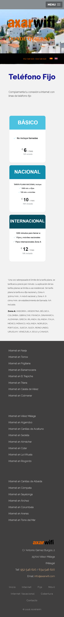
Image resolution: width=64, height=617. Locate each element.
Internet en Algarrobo (20, 422)
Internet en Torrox (18, 356)
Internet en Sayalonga (21, 494)
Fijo (40, 587)
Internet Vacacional (23, 594)
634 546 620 (41, 59)
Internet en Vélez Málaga (22, 416)
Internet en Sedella (19, 435)
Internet (27, 587)
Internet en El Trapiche (21, 376)
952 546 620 (29, 59)
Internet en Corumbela (21, 507)
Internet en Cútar (18, 448)
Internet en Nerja (18, 350)
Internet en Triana (18, 382)
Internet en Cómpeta (20, 487)
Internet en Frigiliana (19, 363)
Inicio (12, 587)
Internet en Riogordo (20, 461)
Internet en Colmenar (20, 395)
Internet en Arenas (19, 513)
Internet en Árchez (19, 500)
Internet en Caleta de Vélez (23, 389)
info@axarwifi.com (44, 576)
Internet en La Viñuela (20, 454)
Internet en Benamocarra (22, 369)
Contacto (32, 600)
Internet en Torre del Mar (22, 520)
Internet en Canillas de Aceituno (26, 428)
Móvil (51, 587)
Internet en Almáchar (20, 441)
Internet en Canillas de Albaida (25, 481)
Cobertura (47, 594)
